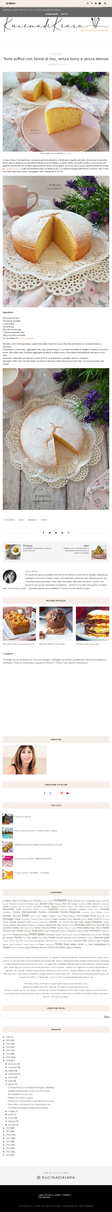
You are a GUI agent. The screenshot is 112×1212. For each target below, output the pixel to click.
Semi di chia (24, 941)
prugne (58, 935)
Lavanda (35, 922)
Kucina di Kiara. (52, 1206)
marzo (11, 1118)
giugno (90, 919)
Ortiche (27, 928)
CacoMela (82, 904)
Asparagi (91, 900)
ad (4, 901)
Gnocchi (98, 919)
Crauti (96, 909)
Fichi (79, 916)
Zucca (51, 947)
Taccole (26, 945)
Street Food (8, 945)
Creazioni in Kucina (22, 816)
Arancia (76, 900)
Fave (65, 916)
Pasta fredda (83, 928)
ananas (44, 901)
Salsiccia (82, 937)
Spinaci (106, 940)
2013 (8, 1145)
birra (37, 904)
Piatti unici (37, 930)
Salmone (67, 937)
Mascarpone (22, 925)
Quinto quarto (67, 935)
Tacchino (18, 945)
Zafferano (35, 947)
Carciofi (95, 904)
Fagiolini (52, 916)
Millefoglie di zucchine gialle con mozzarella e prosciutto (38, 845)
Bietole (31, 904)
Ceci (81, 906)
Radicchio (85, 934)
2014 (8, 1141)
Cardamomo (104, 904)
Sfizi (84, 940)
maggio (87, 922)
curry (93, 912)
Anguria (51, 901)
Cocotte (43, 909)
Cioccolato (8, 909)
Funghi (55, 919)
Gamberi (62, 919)
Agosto (8, 900)
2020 (8, 1057)
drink (33, 916)
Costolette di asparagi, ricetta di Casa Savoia (28, 1108)
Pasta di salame (70, 928)
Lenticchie (43, 922)
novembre (7, 928)
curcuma (85, 912)
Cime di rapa (104, 907)
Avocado (105, 901)
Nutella (16, 928)
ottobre (38, 928)
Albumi (26, 900)
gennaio (76, 919)
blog (51, 903)
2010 (8, 1155)
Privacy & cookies (53, 1195)
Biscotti (44, 903)
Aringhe (83, 901)
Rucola (59, 937)
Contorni (82, 909)
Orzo (32, 928)
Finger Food (89, 915)
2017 (8, 1131)
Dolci (21, 520)
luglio (81, 922)
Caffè (88, 904)
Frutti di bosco (44, 919)
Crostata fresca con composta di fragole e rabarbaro (31, 1087)
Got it (64, 14)
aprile (70, 900)
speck (99, 940)
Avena (98, 901)
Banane (13, 904)
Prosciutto (50, 934)
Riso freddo (32, 937)
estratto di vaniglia (26, 338)
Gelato (70, 919)
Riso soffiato (43, 938)
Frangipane (25, 919)
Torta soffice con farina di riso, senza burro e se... (30, 1104)
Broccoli (66, 904)
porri (5, 935)
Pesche (27, 931)
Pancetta (45, 928)
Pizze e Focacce (68, 931)
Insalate (12, 922)
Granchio (105, 919)
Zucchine (60, 947)
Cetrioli (88, 907)
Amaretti (37, 900)
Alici (31, 901)
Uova (80, 944)
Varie (90, 944)
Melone (65, 925)
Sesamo (69, 941)
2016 (8, 1135)
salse (74, 938)
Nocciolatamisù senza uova (20, 1094)
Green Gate (67, 153)
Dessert (7, 915)
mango (106, 922)
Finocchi (100, 916)
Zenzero (43, 947)
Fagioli (44, 916)
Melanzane (51, 925)
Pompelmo (105, 931)
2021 (8, 1054)
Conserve (73, 909)
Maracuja (6, 925)
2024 (8, 1044)
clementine (27, 909)
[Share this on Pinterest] (56, 532)
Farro (59, 916)
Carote (6, 906)
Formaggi (8, 919)
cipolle (18, 909)
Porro (9, 935)
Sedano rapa (14, 941)
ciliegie (95, 907)
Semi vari (62, 941)
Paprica (60, 928)
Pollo (86, 931)
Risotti (51, 937)
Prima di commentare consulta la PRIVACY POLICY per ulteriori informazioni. (50, 663)
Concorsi (63, 909)
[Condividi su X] (50, 532)
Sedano (6, 941)
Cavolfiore (37, 907)
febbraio (72, 916)
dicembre (16, 916)
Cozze (90, 909)
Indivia (5, 922)
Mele (59, 925)
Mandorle (97, 921)
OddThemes (86, 1206)
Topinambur (49, 945)
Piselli (46, 931)
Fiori (107, 916)
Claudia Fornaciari (13, 168)
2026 (8, 1037)
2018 (8, 1128)
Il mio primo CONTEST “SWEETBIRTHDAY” (33, 859)
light (59, 922)
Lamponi (21, 922)
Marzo (13, 925)
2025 (8, 1040)
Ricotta (18, 937)
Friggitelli (34, 919)
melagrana (40, 925)
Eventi (38, 916)
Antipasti (60, 900)
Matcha (32, 925)
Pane (53, 927)
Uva (86, 945)
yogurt (27, 947)
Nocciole (100, 925)
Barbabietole (22, 904)
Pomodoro (94, 930)
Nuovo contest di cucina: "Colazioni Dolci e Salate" (36, 831)
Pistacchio (54, 931)
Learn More (51, 14)
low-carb (74, 922)
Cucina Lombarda (48, 912)
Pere (13, 931)
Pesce (20, 930)
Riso (24, 938)
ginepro (84, 919)
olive (22, 928)
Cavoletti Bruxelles (25, 907)
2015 (8, 1138)
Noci (107, 925)
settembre (77, 940)
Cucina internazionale (24, 912)
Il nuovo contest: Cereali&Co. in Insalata (31, 873)
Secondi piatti (101, 937)
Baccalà (6, 904)
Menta (71, 925)
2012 (8, 1148)
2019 (8, 1060)
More (93, 925)
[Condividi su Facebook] (43, 532)
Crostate (104, 909)
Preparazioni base (21, 934)
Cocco (36, 909)
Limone (65, 922)
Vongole (20, 948)
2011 (8, 1152)
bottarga (58, 904)
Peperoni (7, 931)
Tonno (41, 944)
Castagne (13, 907)
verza (14, 948)
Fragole (17, 919)
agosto (11, 1077)
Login (40, 1195)
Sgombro (92, 941)
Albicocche (17, 900)
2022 (8, 1050)
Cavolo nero (72, 907)
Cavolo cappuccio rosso (54, 906)
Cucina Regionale (70, 912)
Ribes (100, 935)
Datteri (99, 912)
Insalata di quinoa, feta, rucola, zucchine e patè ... (30, 1091)
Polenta (79, 931)
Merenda (32, 520)
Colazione (56, 54)
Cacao (74, 904)
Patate (105, 927)
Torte (44, 520)
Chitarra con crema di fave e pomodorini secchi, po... (31, 1101)
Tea (36, 945)
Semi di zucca (52, 941)
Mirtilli (87, 925)
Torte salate (70, 944)
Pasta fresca (95, 928)
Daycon (106, 912)
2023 (8, 1047)
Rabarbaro (77, 935)
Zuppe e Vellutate (73, 947)
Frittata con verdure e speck (20, 1098)
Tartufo (32, 945)
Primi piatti (37, 934)
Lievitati (53, 921)
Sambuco (90, 938)
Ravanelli (94, 935)
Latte (28, 922)
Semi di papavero (37, 941)
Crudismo (7, 912)
